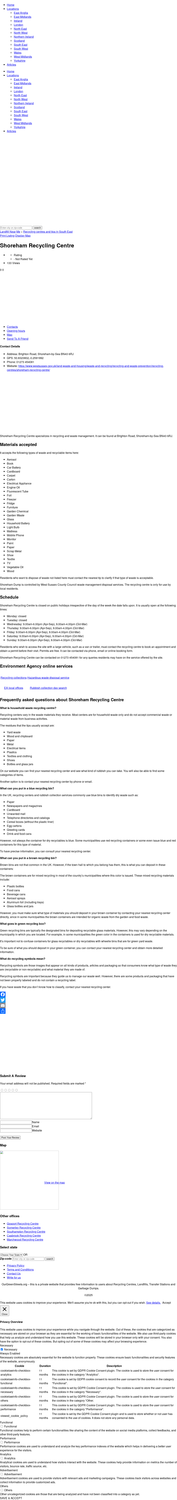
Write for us (14, 1277)
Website (37, 1130)
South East (20, 45)
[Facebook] (88, 994)
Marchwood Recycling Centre (25, 1239)
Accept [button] (166, 1303)
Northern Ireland (24, 37)
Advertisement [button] (9, 1470)
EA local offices (13, 688)
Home (10, 5)
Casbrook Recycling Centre (24, 1235)
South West (21, 49)
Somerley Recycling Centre (24, 1228)
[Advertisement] (88, 297)
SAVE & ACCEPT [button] (11, 1498)
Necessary (10, 1349)
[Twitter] (88, 1000)
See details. (153, 1303)
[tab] (92, 327)
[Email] (88, 1005)
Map (9, 335)
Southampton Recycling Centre (26, 1232)
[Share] (88, 1011)
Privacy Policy (15, 1265)
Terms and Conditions (20, 1269)
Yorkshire (19, 61)
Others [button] (4, 1486)
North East (20, 29)
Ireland (18, 21)
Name (35, 1122)
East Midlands (22, 17)
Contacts (12, 327)
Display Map (23, 236)
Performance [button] (8, 1438)
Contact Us (14, 1273)
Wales (17, 53)
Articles (11, 65)
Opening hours (16, 331)
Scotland (19, 41)
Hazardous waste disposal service (48, 678)
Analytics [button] (5, 1454)
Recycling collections (14, 678)
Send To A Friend (17, 339)
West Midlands (23, 57)
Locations (13, 9)
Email (35, 1126)
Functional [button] (6, 1422)
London (18, 25)
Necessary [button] (6, 1345)
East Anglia (21, 13)
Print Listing (7, 236)
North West (20, 33)
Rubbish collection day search (48, 688)
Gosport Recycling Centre (23, 1224)
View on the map (54, 1182)
